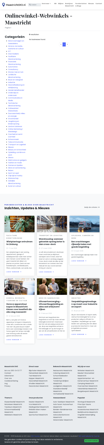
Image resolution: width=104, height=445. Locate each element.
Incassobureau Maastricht (88, 409)
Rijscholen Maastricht (37, 370)
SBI (55, 4)
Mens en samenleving (16, 168)
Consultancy (13, 69)
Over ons (8, 378)
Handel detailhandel (16, 90)
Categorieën (15, 37)
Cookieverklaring (11, 381)
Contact (98, 4)
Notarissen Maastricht (13, 404)
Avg (6, 383)
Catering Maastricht (61, 373)
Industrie (11, 82)
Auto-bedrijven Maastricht (63, 402)
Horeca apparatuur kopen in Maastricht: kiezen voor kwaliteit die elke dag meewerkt (19, 308)
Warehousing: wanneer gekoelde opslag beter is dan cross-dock (51, 242)
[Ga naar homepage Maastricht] (13, 5)
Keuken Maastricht (36, 402)
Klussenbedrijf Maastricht (14, 402)
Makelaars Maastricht (13, 415)
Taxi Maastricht (35, 376)
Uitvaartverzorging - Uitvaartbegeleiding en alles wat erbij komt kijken (51, 305)
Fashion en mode (15, 162)
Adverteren (9, 376)
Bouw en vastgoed (15, 80)
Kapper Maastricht (36, 378)
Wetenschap (13, 178)
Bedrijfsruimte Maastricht (88, 412)
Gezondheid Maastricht (38, 381)
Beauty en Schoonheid (17, 150)
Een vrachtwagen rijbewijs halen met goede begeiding (81, 244)
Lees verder (12, 272)
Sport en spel (13, 173)
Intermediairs (13, 54)
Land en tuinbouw (15, 126)
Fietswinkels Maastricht (38, 373)
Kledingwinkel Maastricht (39, 407)
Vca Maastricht (35, 404)
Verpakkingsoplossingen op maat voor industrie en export (84, 304)
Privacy (7, 386)
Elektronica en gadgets (17, 160)
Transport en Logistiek (17, 144)
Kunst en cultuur (14, 186)
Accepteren (91, 441)
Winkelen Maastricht (86, 370)
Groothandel (13, 118)
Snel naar (45, 4)
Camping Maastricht (86, 383)
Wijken (60, 4)
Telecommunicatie (15, 142)
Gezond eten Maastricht (38, 386)
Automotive (12, 67)
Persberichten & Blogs (81, 5)
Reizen (10, 170)
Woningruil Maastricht (86, 402)
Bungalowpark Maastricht (88, 391)
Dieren (10, 157)
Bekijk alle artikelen (91, 207)
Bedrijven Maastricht (69, 5)
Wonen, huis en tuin (15, 72)
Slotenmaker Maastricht (63, 420)
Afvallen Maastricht (36, 383)
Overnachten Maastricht (88, 386)
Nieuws (91, 4)
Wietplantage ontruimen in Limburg (19, 243)
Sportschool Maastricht (38, 415)
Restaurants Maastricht (62, 370)
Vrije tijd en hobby (15, 175)
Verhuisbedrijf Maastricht (63, 394)
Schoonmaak (13, 139)
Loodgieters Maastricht (62, 386)
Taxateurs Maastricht (13, 407)
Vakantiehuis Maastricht (87, 388)
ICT (9, 51)
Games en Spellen (15, 165)
